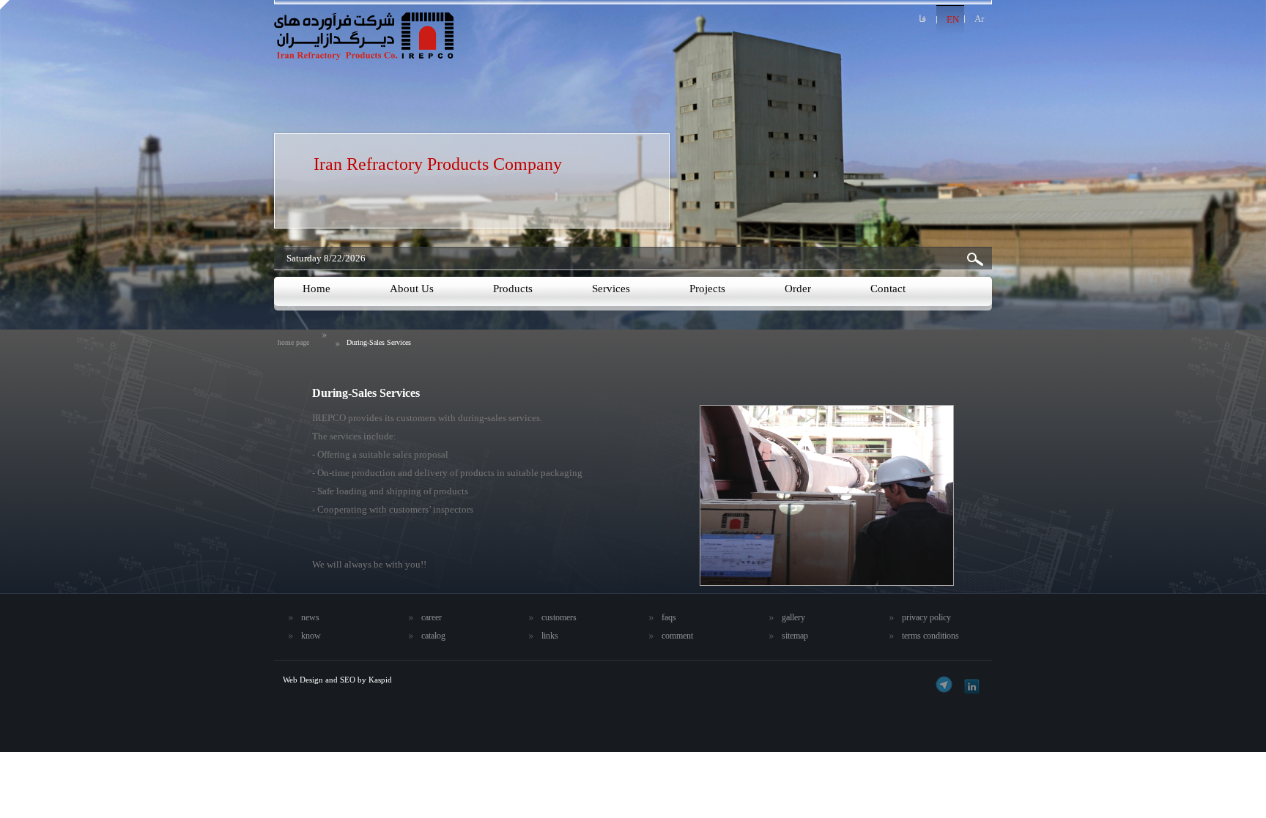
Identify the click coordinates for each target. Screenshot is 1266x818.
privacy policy (926, 617)
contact (888, 288)
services (611, 288)
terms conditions (930, 636)
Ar (979, 19)
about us (412, 288)
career (431, 617)
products (513, 288)
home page (293, 342)
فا (922, 19)
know (311, 636)
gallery (793, 617)
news (310, 617)
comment (677, 636)
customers (559, 617)
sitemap (795, 636)
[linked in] (969, 684)
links (549, 636)
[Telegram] (944, 684)
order (798, 288)
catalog (433, 636)
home (316, 288)
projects (707, 288)
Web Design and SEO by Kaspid (337, 679)
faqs (669, 617)
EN (953, 19)
